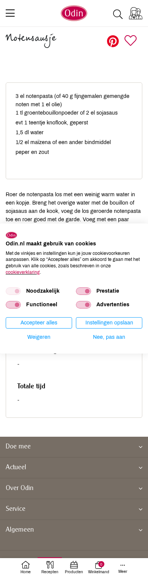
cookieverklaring (23, 272)
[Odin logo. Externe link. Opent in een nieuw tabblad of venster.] (11, 235)
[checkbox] (13, 291)
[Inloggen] (135, 13)
